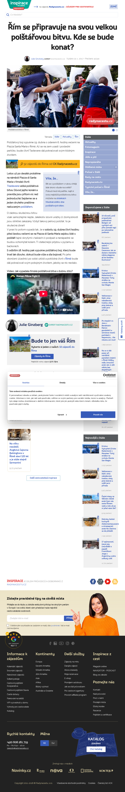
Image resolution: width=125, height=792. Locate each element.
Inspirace (90, 152)
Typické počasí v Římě (97, 187)
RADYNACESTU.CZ (16, 584)
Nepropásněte (93, 162)
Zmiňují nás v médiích (62, 764)
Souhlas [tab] (25, 383)
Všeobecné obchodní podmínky (71, 783)
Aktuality (66, 137)
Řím (76, 137)
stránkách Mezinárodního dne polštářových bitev (56, 202)
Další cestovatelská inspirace (43, 478)
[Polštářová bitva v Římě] (62, 96)
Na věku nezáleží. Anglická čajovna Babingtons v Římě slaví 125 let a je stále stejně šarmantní (19, 453)
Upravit (61, 414)
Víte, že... (89, 192)
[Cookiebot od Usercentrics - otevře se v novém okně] (105, 375)
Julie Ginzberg (37, 59)
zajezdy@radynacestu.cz (18, 748)
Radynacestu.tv (94, 182)
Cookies (91, 783)
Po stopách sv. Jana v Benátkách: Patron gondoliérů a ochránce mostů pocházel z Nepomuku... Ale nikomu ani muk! (109, 330)
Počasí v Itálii (92, 172)
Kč (44, 743)
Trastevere (13, 185)
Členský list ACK (105, 783)
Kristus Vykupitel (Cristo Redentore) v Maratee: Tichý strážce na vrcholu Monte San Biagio (109, 278)
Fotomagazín (92, 147)
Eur (53, 743)
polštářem (26, 206)
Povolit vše (98, 414)
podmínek (55, 625)
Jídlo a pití (90, 157)
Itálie (57, 137)
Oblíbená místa (93, 167)
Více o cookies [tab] (99, 383)
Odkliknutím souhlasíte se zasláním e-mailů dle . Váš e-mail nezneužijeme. (38, 626)
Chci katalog (96, 749)
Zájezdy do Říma (42, 356)
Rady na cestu (93, 177)
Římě (68, 258)
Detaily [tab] (63, 383)
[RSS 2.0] (115, 581)
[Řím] (20, 344)
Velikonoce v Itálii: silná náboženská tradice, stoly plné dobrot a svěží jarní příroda (107, 303)
